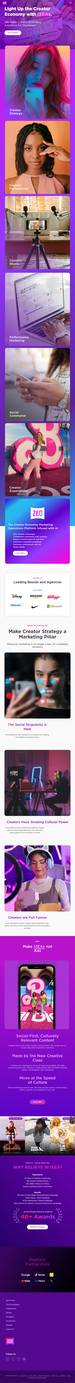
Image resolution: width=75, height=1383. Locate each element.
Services (10, 1300)
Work (9, 1313)
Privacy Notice (33, 1375)
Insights (10, 1317)
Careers (10, 1329)
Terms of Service (24, 1375)
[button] (12, 32)
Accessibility (62, 1375)
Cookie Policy (54, 1375)
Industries (11, 1309)
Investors (11, 1321)
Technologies (13, 1305)
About (9, 1325)
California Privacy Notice (44, 1375)
